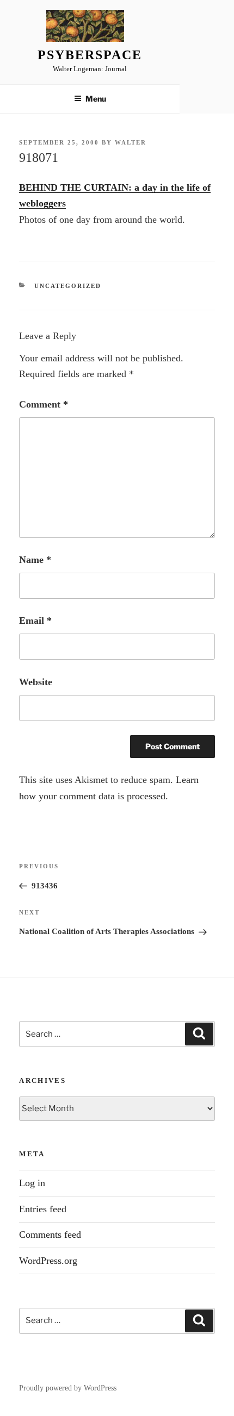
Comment (43, 404)
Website (35, 681)
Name (35, 559)
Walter (130, 142)
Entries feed (42, 1209)
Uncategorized (67, 286)
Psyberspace (89, 55)
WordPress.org (48, 1260)
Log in (32, 1182)
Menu (95, 98)
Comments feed (50, 1234)
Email (35, 620)
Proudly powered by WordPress (67, 1388)
